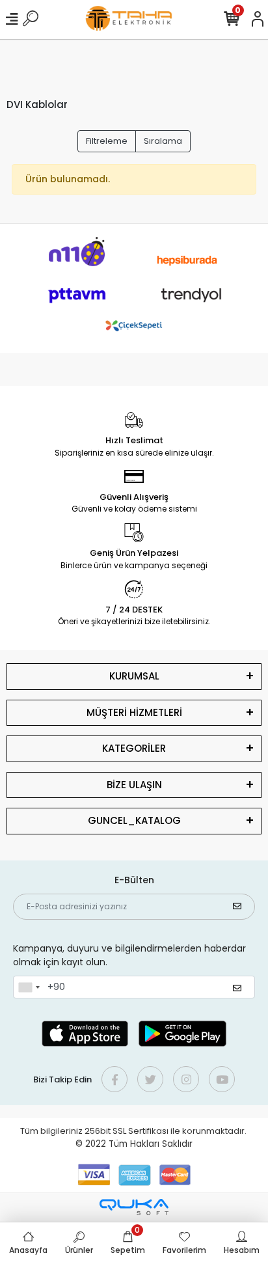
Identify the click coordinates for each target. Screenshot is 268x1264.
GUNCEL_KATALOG (134, 820)
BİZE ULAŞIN (134, 784)
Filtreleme (106, 141)
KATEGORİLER (134, 748)
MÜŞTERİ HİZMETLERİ (134, 712)
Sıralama (163, 141)
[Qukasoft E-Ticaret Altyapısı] (134, 1207)
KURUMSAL (134, 676)
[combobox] (29, 987)
